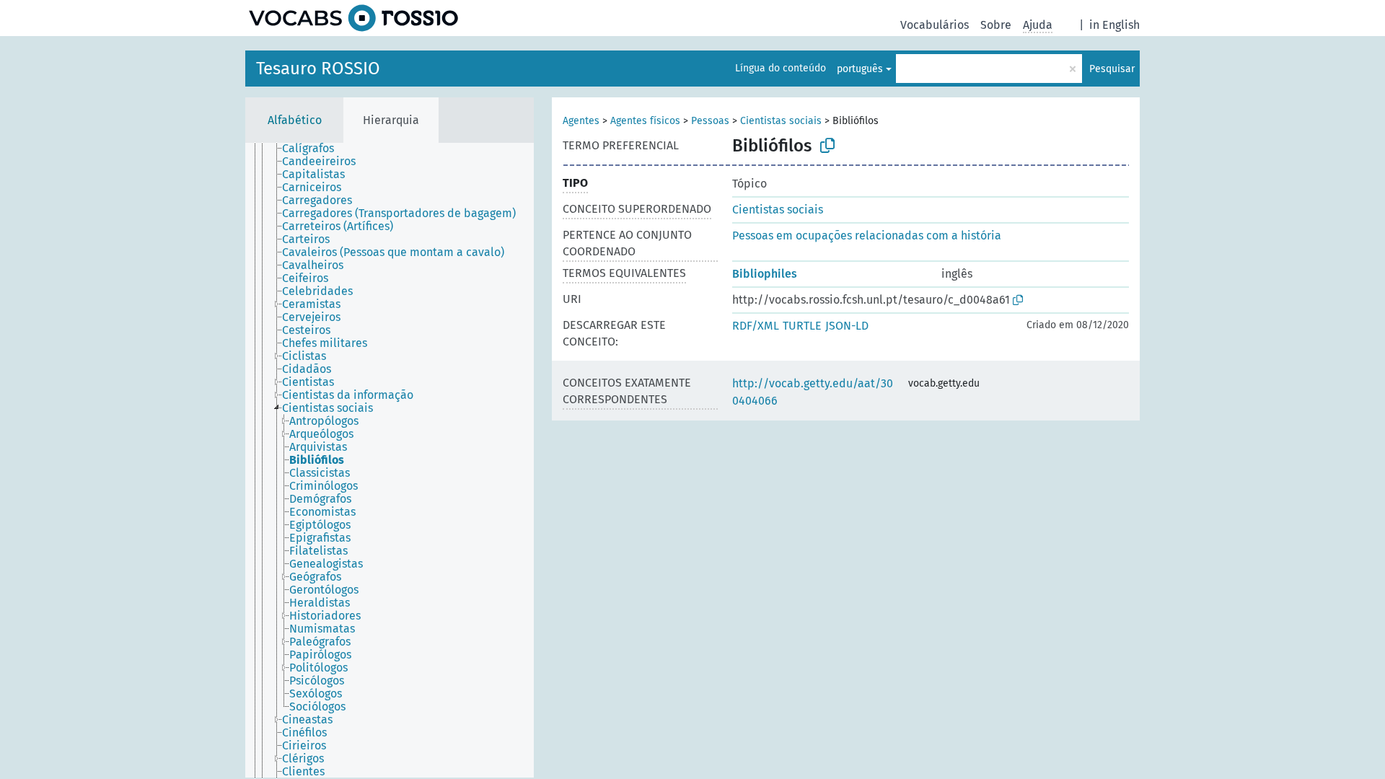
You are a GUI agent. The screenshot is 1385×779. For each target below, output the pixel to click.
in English (1114, 25)
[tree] (389, 460)
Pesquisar (1112, 69)
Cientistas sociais (781, 121)
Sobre (995, 25)
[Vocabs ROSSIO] (353, 18)
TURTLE (802, 326)
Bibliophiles (764, 274)
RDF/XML (755, 326)
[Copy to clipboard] (827, 146)
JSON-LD (847, 326)
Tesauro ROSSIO (318, 68)
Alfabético (295, 120)
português (860, 69)
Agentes (581, 121)
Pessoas (710, 121)
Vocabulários (934, 25)
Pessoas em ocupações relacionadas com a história (866, 235)
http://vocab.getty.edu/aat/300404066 (812, 392)
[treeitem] (314, 148)
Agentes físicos (645, 121)
